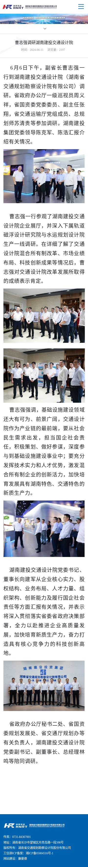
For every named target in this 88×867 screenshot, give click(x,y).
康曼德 (22, 858)
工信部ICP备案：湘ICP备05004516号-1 (28, 853)
